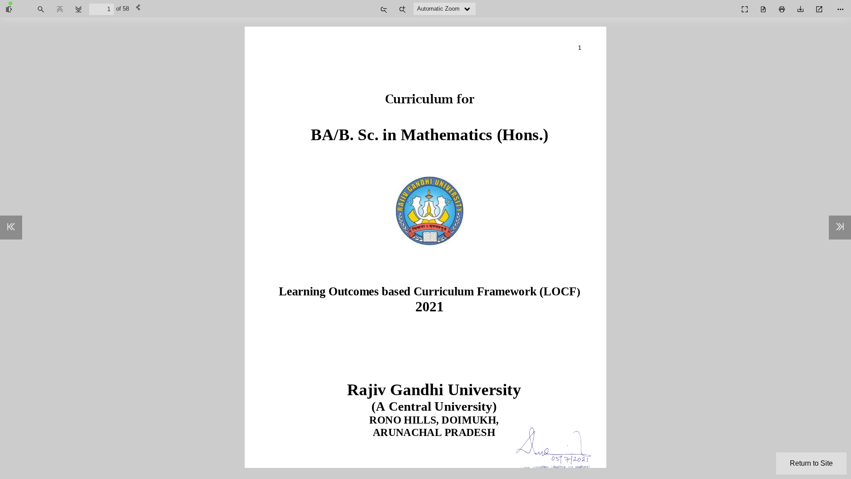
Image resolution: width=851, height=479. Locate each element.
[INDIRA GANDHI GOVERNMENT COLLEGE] (725, 6)
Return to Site (811, 463)
